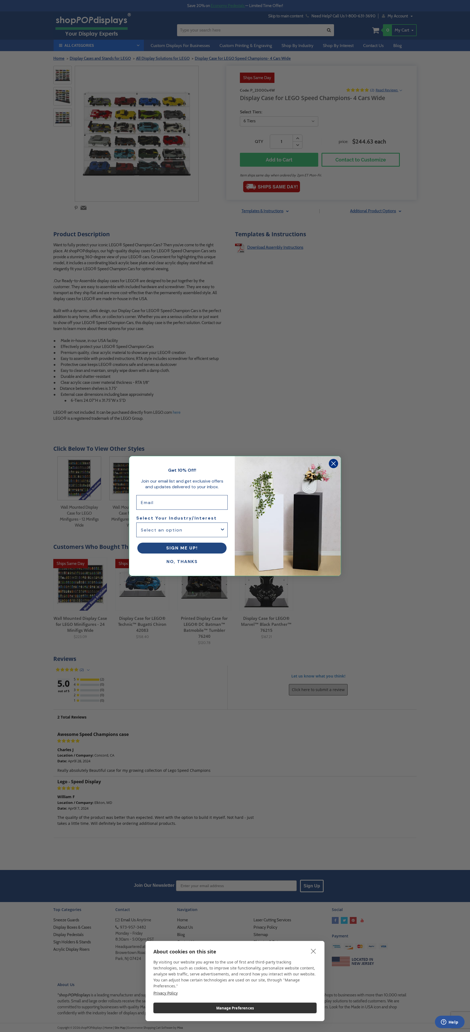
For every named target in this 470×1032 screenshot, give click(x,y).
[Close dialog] (333, 463)
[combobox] (180, 530)
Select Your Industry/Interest (176, 518)
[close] (313, 951)
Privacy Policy (165, 993)
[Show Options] (222, 530)
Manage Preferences (235, 1008)
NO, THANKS (182, 561)
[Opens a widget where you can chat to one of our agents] (450, 1022)
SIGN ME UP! (182, 548)
